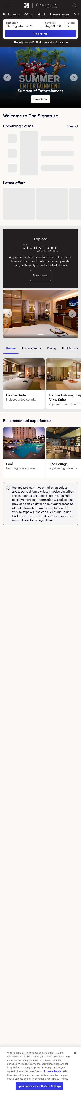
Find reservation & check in (52, 42)
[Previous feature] (7, 77)
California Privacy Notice (43, 491)
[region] (40, 1070)
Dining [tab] (51, 348)
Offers (28, 14)
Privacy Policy (44, 487)
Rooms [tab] (11, 348)
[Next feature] (74, 77)
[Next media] (72, 314)
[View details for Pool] (24, 443)
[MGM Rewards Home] (26, 5)
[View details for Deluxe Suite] (24, 374)
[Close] (75, 1053)
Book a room (11, 14)
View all (72, 126)
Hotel (41, 14)
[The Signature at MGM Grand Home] (46, 5)
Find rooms (40, 33)
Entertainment (59, 14)
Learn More (40, 99)
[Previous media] (8, 314)
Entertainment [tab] (31, 348)
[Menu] (7, 5)
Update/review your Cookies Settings (39, 1086)
